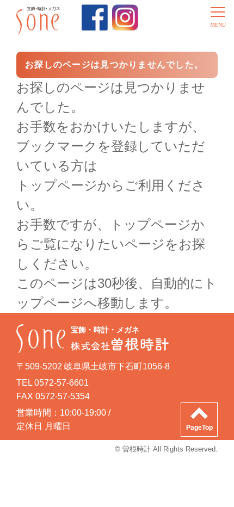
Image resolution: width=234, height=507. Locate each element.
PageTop (199, 427)
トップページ (150, 224)
